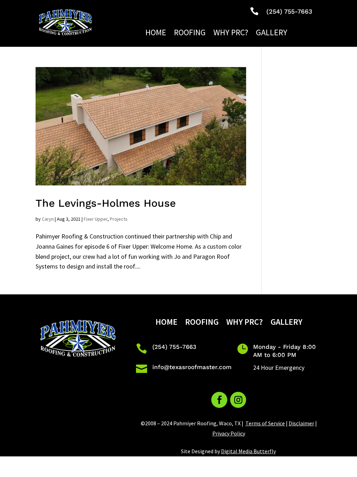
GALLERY (271, 34)
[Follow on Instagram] (238, 400)
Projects (119, 219)
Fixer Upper (95, 219)
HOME (155, 34)
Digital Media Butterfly (248, 451)
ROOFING (190, 34)
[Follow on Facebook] (219, 400)
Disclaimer (301, 423)
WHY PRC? (230, 34)
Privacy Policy (228, 433)
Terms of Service (265, 423)
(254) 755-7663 (174, 346)
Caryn (48, 219)
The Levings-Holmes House (106, 203)
